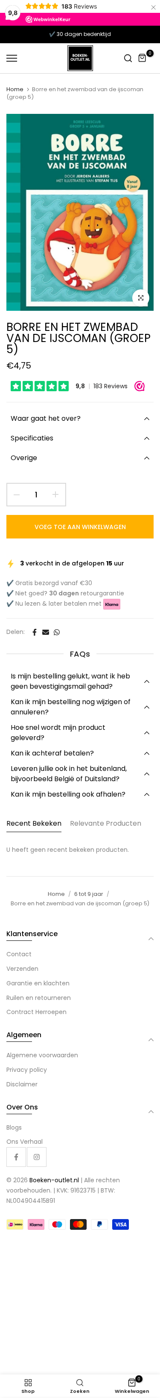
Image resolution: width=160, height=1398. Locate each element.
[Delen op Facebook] (34, 632)
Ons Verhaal (24, 1141)
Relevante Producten (105, 823)
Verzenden (22, 968)
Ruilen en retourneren (38, 997)
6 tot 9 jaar (88, 894)
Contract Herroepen (36, 1012)
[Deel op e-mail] (45, 632)
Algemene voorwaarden (42, 1055)
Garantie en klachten (38, 983)
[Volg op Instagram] (37, 1157)
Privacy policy (26, 1069)
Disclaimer (22, 1084)
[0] (142, 58)
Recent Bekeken (33, 823)
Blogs (14, 1127)
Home (14, 89)
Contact (19, 954)
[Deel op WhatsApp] (56, 632)
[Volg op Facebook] (16, 1157)
